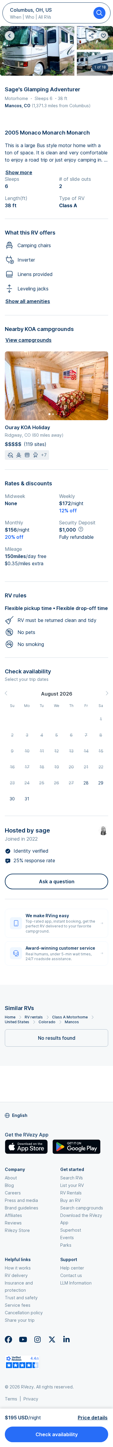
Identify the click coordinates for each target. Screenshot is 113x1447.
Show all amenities (27, 301)
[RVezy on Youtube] (23, 1339)
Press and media (21, 1200)
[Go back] (9, 36)
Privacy (31, 1398)
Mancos (72, 1022)
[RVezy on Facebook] (8, 1339)
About (11, 1177)
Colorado (47, 1022)
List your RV (72, 1185)
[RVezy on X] (51, 1339)
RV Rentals (71, 1192)
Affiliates (13, 1215)
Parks (65, 1245)
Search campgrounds (81, 1207)
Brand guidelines (21, 1207)
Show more (18, 172)
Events (67, 1237)
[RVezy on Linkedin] (66, 1339)
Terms (11, 1398)
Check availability (57, 1434)
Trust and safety (21, 1297)
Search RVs (71, 1177)
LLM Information (76, 1282)
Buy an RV (70, 1200)
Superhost (70, 1230)
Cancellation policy (24, 1312)
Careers (13, 1192)
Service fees (17, 1305)
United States (17, 1022)
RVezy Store (17, 1230)
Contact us (71, 1275)
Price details (93, 1418)
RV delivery (16, 1275)
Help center (72, 1267)
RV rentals (34, 1017)
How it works (18, 1267)
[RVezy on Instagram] (37, 1339)
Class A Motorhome (70, 1017)
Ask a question (56, 881)
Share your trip (20, 1320)
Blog (9, 1185)
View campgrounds (28, 340)
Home (10, 1017)
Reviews (13, 1222)
